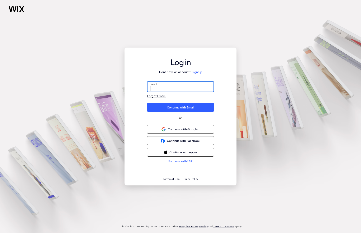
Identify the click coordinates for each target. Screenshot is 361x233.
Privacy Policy (190, 178)
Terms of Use (171, 178)
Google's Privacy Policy (193, 226)
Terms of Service (223, 226)
